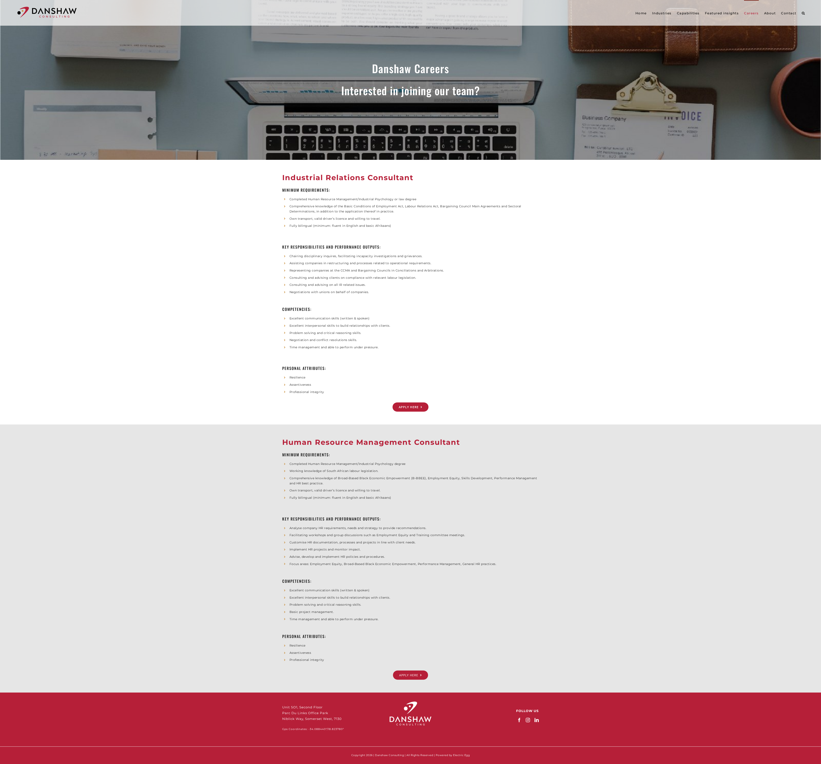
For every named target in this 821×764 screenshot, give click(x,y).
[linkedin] (537, 720)
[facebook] (519, 720)
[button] (803, 13)
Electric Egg (461, 755)
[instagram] (528, 720)
